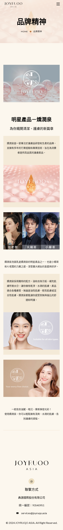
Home (24, 31)
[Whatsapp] (31, 481)
